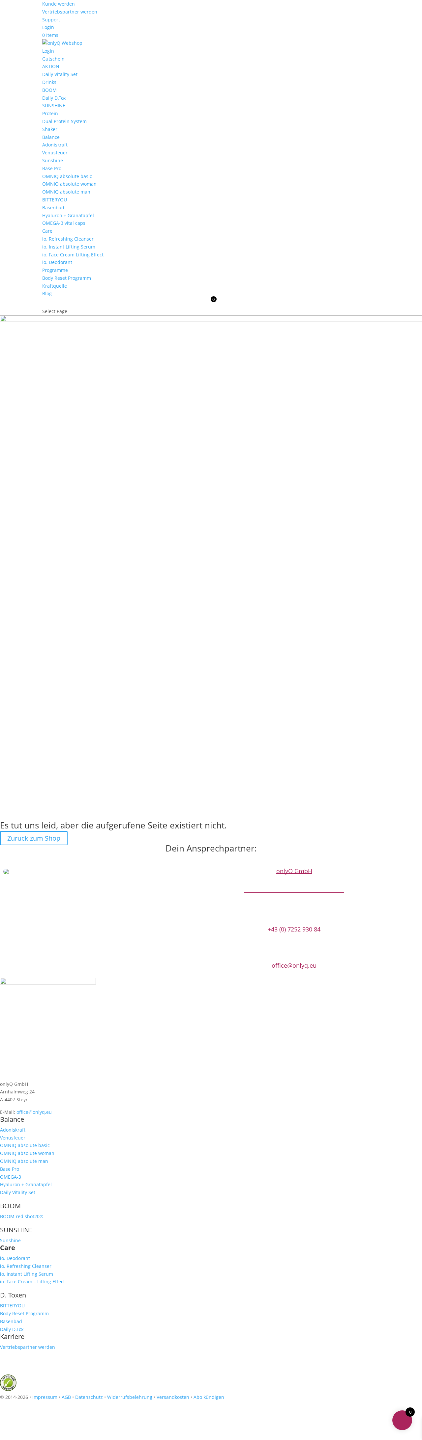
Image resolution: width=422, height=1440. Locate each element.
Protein (50, 113)
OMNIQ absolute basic (67, 176)
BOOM (49, 90)
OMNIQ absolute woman (69, 184)
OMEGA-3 (10, 1177)
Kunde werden (58, 4)
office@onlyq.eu (294, 965)
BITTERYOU (54, 199)
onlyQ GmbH (294, 871)
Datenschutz (89, 1397)
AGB (66, 1397)
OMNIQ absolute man (66, 192)
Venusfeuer (55, 152)
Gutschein (53, 59)
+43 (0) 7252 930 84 (294, 929)
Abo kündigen (209, 1397)
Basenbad (53, 207)
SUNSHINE (53, 105)
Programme (55, 270)
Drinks (49, 82)
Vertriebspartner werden (69, 12)
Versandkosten (173, 1397)
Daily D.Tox (54, 98)
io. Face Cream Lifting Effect (73, 254)
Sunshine (52, 160)
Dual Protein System (64, 121)
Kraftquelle (54, 286)
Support (51, 19)
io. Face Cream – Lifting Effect (32, 1281)
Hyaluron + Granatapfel (68, 215)
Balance (51, 137)
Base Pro (51, 168)
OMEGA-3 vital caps (63, 223)
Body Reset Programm (66, 278)
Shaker (49, 129)
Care (47, 231)
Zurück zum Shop (33, 838)
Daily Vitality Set (59, 74)
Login (48, 27)
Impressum (44, 1397)
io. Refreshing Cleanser (68, 239)
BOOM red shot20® (22, 1216)
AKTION (50, 66)
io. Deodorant (57, 262)
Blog (47, 293)
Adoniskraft (55, 145)
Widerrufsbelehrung (129, 1397)
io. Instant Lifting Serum (68, 247)
